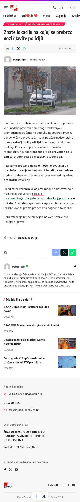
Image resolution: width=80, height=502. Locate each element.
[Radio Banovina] (14, 8)
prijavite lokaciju (27, 237)
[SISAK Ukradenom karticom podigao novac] (67, 310)
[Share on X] (18, 49)
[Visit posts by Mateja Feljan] (8, 60)
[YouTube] (16, 469)
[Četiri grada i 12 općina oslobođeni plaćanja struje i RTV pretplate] (67, 362)
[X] (10, 469)
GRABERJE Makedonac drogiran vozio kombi (31, 325)
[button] (7, 8)
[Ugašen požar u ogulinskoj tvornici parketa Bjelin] (67, 343)
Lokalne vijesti (15, 24)
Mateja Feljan (19, 59)
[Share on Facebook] (12, 49)
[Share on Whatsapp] (24, 49)
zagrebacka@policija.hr (56, 198)
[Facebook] (75, 266)
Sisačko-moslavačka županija (45, 24)
